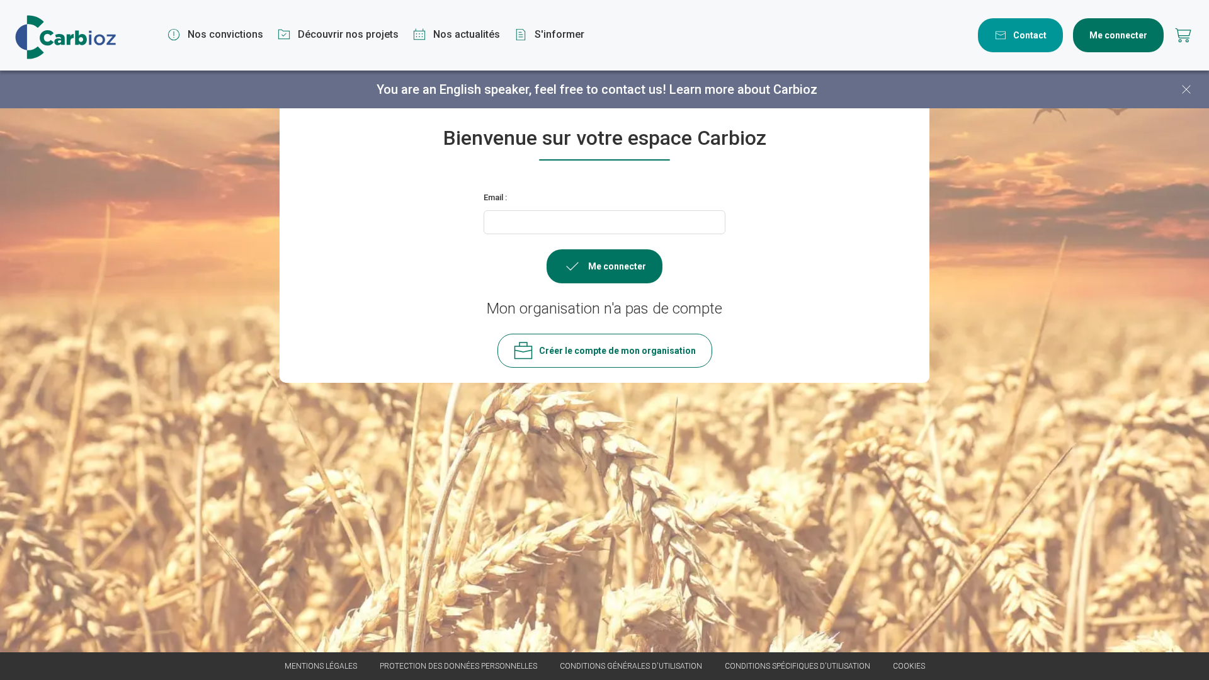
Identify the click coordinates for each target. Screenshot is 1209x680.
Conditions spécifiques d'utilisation (797, 666)
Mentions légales (321, 666)
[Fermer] (1186, 89)
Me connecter (1118, 35)
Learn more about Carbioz (743, 89)
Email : (495, 197)
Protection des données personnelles (458, 666)
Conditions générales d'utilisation (631, 666)
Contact (1030, 35)
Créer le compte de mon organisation (617, 351)
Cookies (909, 666)
